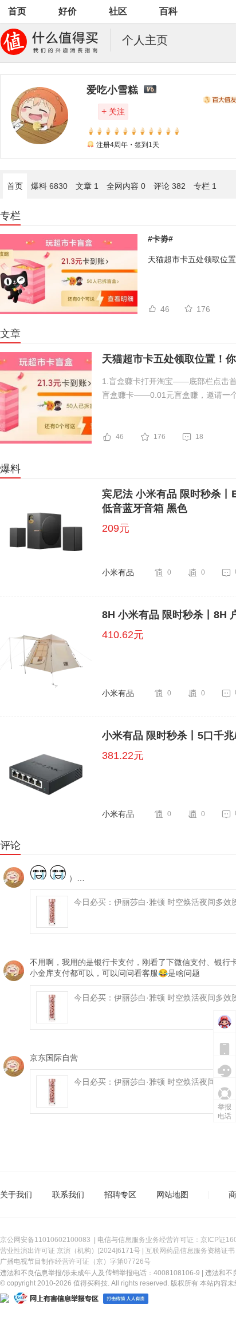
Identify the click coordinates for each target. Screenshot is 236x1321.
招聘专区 (120, 1194)
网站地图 (172, 1194)
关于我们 (16, 1194)
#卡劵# (160, 238)
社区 (118, 11)
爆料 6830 (49, 186)
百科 (168, 11)
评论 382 (170, 186)
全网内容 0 (126, 186)
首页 (17, 11)
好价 (67, 11)
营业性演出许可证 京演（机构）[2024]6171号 (70, 1251)
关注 (113, 111)
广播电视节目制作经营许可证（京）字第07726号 (75, 1261)
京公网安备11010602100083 (45, 1240)
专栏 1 (205, 186)
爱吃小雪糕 (112, 90)
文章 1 (87, 186)
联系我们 (68, 1194)
